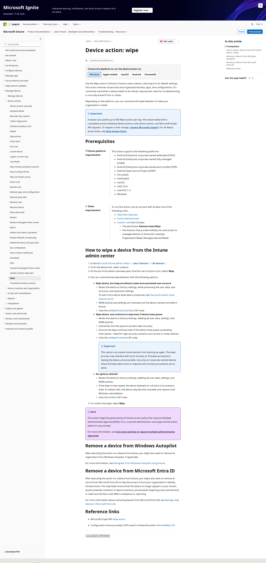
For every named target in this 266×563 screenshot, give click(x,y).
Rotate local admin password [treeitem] (23, 232)
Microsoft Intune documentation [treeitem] (21, 50)
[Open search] (252, 24)
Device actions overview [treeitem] (21, 106)
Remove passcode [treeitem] (18, 197)
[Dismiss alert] (260, 5)
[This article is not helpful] (252, 78)
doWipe (112, 397)
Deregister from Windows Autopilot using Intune (139, 463)
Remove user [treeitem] (16, 202)
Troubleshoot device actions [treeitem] (23, 283)
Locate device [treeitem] (16, 151)
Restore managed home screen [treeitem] (24, 222)
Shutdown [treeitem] (14, 258)
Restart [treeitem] (13, 217)
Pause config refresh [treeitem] (19, 171)
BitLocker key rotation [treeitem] (20, 116)
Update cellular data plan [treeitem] (22, 273)
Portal (242, 31)
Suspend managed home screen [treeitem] (25, 268)
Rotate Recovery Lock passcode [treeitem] (24, 242)
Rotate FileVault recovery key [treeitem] (23, 237)
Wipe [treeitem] (12, 278)
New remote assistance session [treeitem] (24, 166)
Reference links (233, 68)
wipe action (119, 519)
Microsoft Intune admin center (113, 263)
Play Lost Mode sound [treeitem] (20, 177)
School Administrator (128, 218)
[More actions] (178, 41)
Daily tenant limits (116, 131)
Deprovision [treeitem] (15, 136)
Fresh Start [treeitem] (15, 141)
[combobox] (22, 44)
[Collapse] (40, 39)
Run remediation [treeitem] (18, 247)
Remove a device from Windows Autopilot (241, 57)
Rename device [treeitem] (17, 207)
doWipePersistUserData (121, 310)
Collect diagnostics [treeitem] (18, 121)
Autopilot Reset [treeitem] (17, 111)
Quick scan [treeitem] (15, 182)
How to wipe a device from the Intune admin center (243, 51)
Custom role (123, 222)
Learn (88, 41)
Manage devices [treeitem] (15, 96)
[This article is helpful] (249, 78)
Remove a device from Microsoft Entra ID (241, 63)
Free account (255, 31)
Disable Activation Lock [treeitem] (20, 126)
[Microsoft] (5, 24)
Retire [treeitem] (13, 227)
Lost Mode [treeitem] (15, 161)
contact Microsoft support (144, 127)
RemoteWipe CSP (166, 525)
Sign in (259, 24)
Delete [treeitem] (13, 131)
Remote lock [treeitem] (15, 187)
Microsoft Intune (102, 41)
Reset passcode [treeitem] (17, 212)
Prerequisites (232, 46)
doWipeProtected (117, 337)
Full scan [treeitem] (14, 146)
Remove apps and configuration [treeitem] (25, 192)
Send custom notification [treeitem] (21, 252)
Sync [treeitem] (12, 263)
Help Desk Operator (127, 214)
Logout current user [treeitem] (19, 156)
